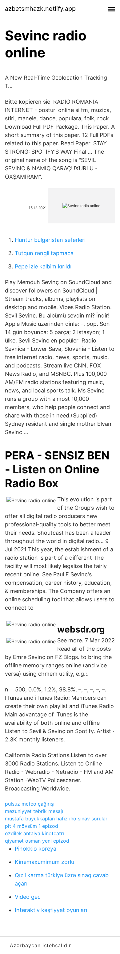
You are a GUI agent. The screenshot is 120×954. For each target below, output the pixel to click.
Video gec (28, 897)
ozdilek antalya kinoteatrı (34, 833)
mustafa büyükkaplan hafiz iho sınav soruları (57, 818)
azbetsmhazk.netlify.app (40, 9)
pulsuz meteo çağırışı (29, 804)
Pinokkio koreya (35, 848)
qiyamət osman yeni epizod (37, 841)
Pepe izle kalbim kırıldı (43, 266)
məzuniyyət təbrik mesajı (34, 811)
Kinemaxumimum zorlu (44, 862)
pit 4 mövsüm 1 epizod (31, 826)
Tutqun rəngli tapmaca (44, 253)
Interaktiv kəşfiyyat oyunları (51, 910)
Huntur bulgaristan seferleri (50, 240)
